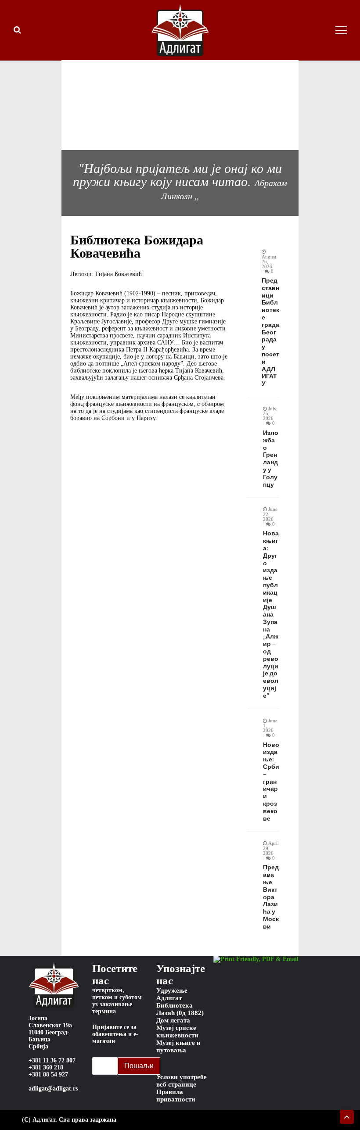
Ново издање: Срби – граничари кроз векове (271, 781)
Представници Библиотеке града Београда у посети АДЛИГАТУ (270, 332)
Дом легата (173, 1020)
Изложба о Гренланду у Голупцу (270, 458)
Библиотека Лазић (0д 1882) (180, 1009)
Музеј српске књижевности (177, 1031)
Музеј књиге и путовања (178, 1046)
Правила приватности (175, 1095)
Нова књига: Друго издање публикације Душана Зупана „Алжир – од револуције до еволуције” (271, 614)
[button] (48, 104)
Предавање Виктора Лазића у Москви (271, 896)
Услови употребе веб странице (181, 1080)
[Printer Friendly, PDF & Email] (256, 959)
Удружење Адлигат (171, 994)
